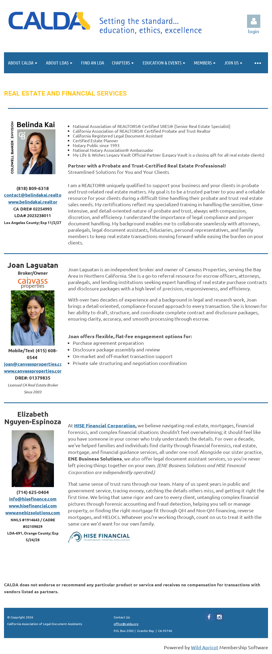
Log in (253, 21)
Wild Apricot (204, 647)
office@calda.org (126, 624)
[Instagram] (219, 617)
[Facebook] (209, 617)
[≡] (257, 62)
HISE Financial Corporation (104, 425)
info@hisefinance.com (33, 499)
